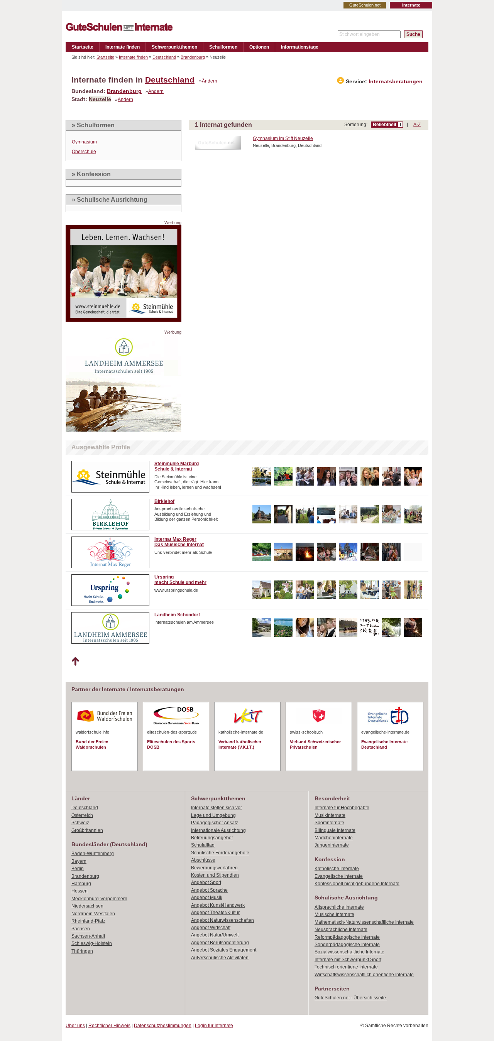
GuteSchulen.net (365, 5)
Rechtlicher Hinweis (109, 1025)
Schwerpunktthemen (174, 47)
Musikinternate (330, 815)
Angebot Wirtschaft (210, 927)
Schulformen (223, 47)
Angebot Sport (206, 882)
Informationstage (299, 47)
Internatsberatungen (396, 81)
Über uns (75, 1025)
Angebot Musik (206, 897)
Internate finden (122, 47)
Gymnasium (84, 142)
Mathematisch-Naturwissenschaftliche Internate (364, 922)
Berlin (77, 868)
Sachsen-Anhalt (88, 936)
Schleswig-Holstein (91, 943)
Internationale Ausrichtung (218, 830)
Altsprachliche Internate (339, 907)
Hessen (79, 891)
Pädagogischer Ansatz (214, 822)
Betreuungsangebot (212, 837)
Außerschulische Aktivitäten (220, 957)
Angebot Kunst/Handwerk (218, 905)
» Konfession (91, 174)
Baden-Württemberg (92, 853)
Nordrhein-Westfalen (93, 913)
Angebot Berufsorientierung (220, 942)
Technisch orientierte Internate (346, 967)
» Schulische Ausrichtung (109, 199)
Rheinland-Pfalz (88, 921)
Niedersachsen (87, 906)
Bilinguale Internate (335, 830)
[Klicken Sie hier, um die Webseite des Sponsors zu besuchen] (123, 319)
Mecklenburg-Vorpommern (99, 898)
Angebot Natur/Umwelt (215, 935)
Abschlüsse (203, 860)
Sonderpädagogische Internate (347, 944)
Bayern (78, 861)
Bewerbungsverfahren (214, 868)
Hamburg (81, 883)
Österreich (82, 815)
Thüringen (82, 951)
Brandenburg (193, 57)
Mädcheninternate (334, 837)
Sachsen (80, 928)
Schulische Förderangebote (220, 852)
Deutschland (164, 57)
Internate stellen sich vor (216, 807)
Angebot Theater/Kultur (215, 912)
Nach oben (75, 661)
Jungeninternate (332, 845)
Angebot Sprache (209, 890)
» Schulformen (93, 125)
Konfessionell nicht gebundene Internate (357, 883)
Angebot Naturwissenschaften (222, 920)
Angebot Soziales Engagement (223, 950)
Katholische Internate (337, 868)
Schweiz (80, 822)
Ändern (209, 81)
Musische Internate (334, 914)
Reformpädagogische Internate (347, 937)
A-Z (417, 124)
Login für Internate (214, 1025)
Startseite (82, 47)
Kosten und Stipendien (215, 875)
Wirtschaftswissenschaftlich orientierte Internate (364, 974)
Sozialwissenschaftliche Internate (349, 952)
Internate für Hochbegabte (342, 807)
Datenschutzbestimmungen (162, 1025)
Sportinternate (329, 822)
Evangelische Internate (339, 876)
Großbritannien (87, 830)
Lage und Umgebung (213, 815)
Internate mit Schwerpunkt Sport (348, 959)
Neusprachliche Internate (341, 929)
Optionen (259, 47)
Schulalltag (203, 845)
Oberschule (84, 151)
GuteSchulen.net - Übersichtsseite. (351, 998)
